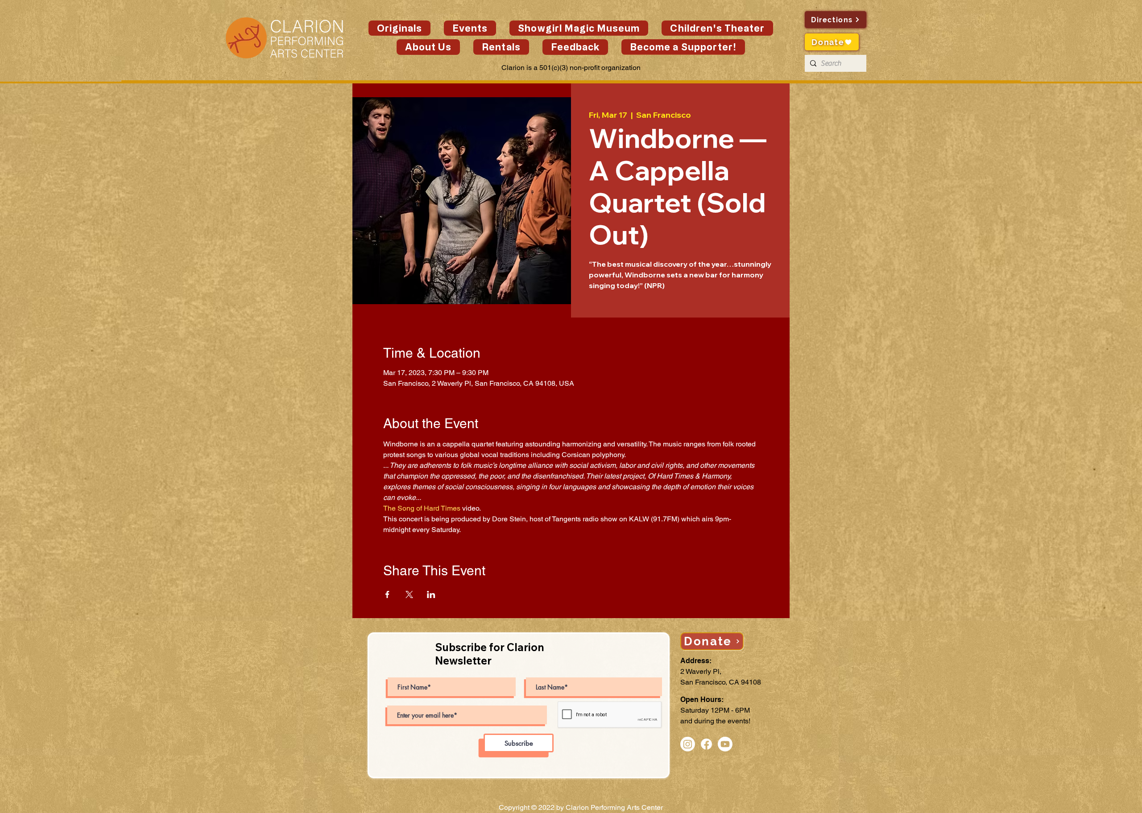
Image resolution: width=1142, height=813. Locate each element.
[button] (470, 28)
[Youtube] (725, 744)
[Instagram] (687, 744)
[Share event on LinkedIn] (431, 594)
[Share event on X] (409, 594)
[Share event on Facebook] (387, 594)
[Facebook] (706, 744)
